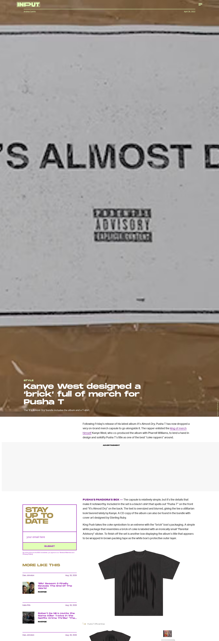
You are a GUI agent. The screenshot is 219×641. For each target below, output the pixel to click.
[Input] (28, 4)
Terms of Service (66, 552)
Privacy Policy (28, 554)
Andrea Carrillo (30, 11)
